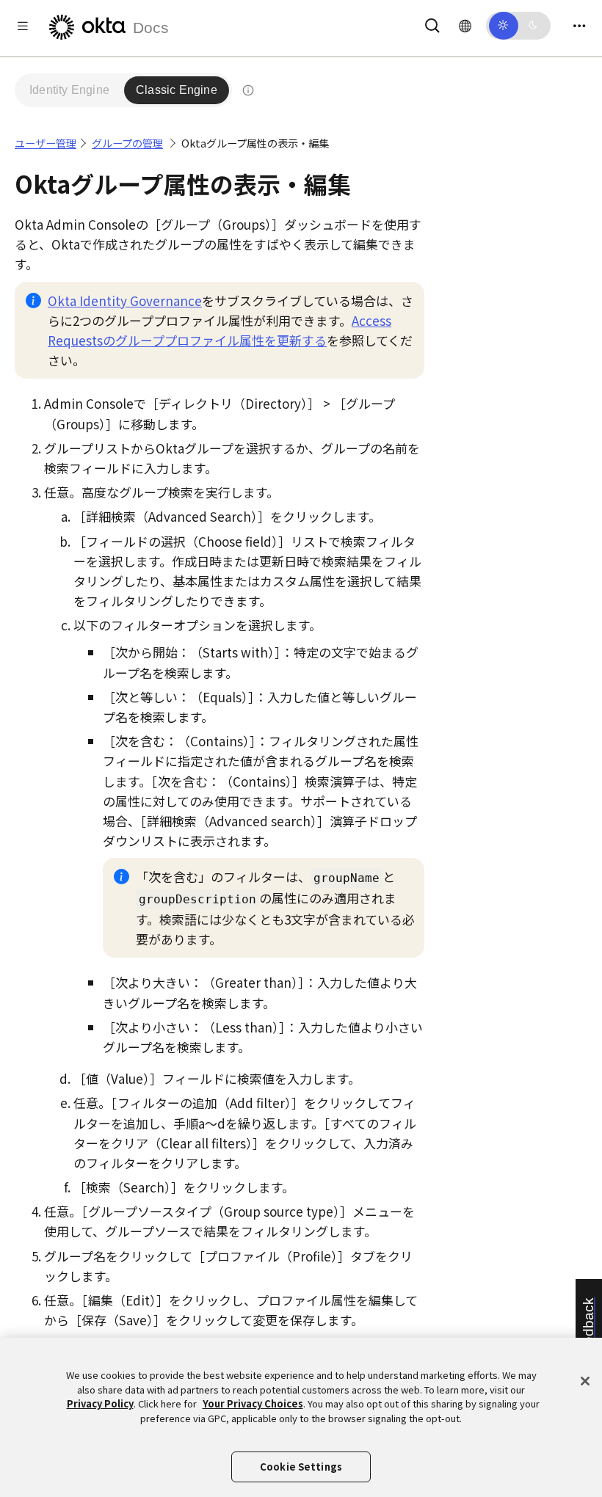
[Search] (432, 23)
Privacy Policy (100, 1403)
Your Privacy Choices (253, 1403)
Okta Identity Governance (125, 300)
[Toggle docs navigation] (23, 25)
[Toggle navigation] (579, 25)
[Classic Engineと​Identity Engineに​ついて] (248, 90)
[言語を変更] (465, 25)
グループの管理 (127, 143)
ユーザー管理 (45, 143)
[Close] (585, 1381)
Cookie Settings (301, 1467)
